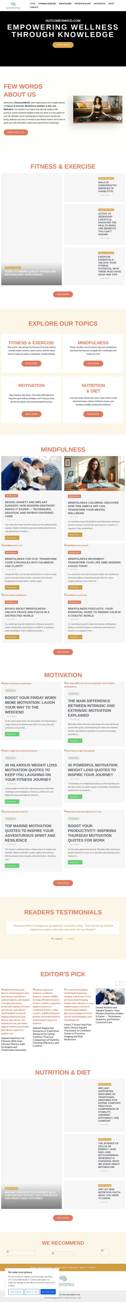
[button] (3, 931)
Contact (34, 7)
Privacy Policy (45, 1267)
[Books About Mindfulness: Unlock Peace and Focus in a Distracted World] (14, 595)
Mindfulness (65, 4)
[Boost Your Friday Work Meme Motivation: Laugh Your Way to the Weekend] (16, 683)
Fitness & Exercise (47, 4)
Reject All (32, 1292)
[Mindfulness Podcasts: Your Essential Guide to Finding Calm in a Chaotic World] (75, 595)
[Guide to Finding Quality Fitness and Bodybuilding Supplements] (31, 229)
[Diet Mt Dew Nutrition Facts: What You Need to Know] (79, 1194)
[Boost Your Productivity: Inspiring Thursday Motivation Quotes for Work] (82, 811)
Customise (16, 1292)
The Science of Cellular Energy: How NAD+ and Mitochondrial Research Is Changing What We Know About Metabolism (109, 1155)
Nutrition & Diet (83, 4)
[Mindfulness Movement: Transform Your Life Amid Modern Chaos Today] (76, 545)
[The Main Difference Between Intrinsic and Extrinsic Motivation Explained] (94, 685)
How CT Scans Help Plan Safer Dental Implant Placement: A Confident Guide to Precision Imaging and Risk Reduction (77, 1032)
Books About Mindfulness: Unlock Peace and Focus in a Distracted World (27, 612)
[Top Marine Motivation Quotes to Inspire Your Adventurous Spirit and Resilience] (14, 811)
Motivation (99, 4)
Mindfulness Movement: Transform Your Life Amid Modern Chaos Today (94, 562)
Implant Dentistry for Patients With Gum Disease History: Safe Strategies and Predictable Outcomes (13, 1043)
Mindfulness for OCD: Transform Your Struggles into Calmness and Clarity (30, 562)
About (111, 4)
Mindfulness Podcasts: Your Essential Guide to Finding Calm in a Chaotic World (94, 612)
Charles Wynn (11, 520)
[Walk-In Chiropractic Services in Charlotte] (79, 187)
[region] (32, 1282)
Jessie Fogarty (105, 195)
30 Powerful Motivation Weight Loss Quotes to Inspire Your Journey (93, 770)
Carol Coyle (11, 278)
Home (32, 4)
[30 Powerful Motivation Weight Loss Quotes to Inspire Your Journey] (79, 750)
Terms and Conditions (66, 1267)
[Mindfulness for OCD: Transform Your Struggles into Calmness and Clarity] (11, 545)
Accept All (48, 1292)
